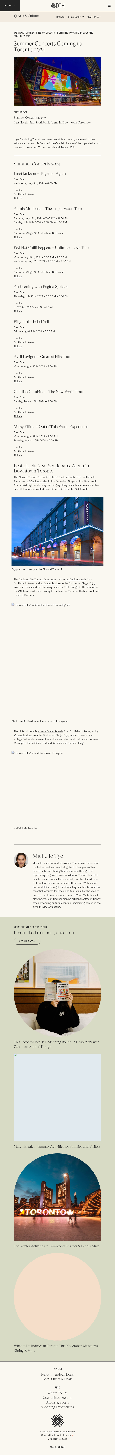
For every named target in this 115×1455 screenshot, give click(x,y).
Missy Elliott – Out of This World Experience (51, 426)
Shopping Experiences (57, 1407)
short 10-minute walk (63, 477)
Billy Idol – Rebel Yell (31, 321)
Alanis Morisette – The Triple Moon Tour (48, 208)
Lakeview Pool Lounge (65, 587)
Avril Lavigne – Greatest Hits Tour (42, 356)
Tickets (18, 198)
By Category (74, 16)
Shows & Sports (57, 1402)
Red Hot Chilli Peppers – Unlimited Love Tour (51, 247)
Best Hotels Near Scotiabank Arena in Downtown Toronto (51, 122)
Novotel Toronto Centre (32, 477)
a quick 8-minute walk (50, 731)
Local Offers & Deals (57, 1379)
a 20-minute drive (37, 481)
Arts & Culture (28, 16)
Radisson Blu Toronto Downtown (37, 579)
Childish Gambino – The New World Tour (49, 391)
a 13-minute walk (76, 579)
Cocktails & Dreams (57, 1398)
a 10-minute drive (51, 583)
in (15, 16)
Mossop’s (19, 743)
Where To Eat (57, 1393)
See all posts (27, 941)
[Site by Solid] (57, 1447)
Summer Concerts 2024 (28, 117)
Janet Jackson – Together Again (40, 173)
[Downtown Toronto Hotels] (57, 5)
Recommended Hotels (57, 1374)
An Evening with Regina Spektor (41, 286)
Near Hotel (93, 16)
